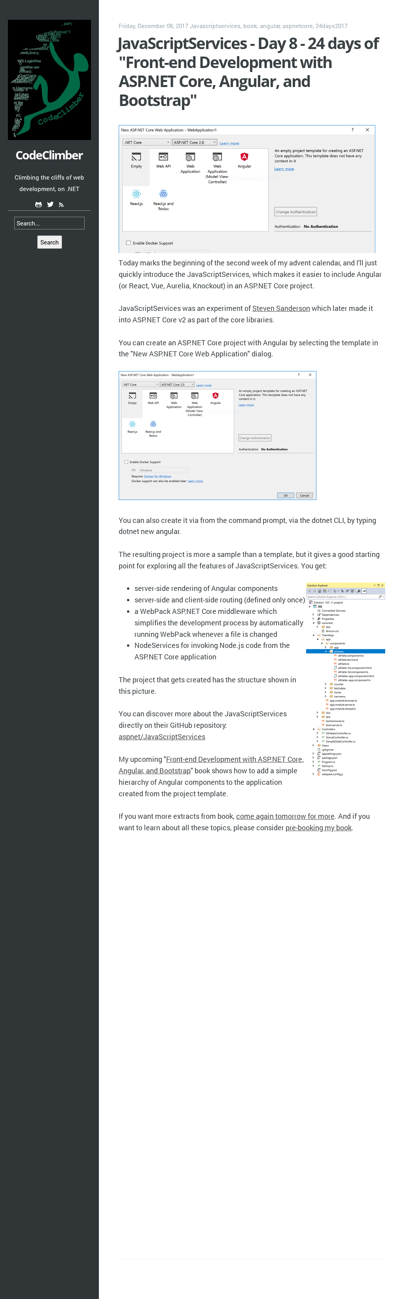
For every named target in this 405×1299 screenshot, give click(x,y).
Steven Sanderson (281, 308)
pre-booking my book (319, 827)
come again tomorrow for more (285, 816)
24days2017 (332, 26)
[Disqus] (252, 944)
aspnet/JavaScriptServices (162, 736)
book (250, 26)
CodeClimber (49, 155)
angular (270, 26)
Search (49, 242)
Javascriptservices (215, 26)
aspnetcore (297, 26)
